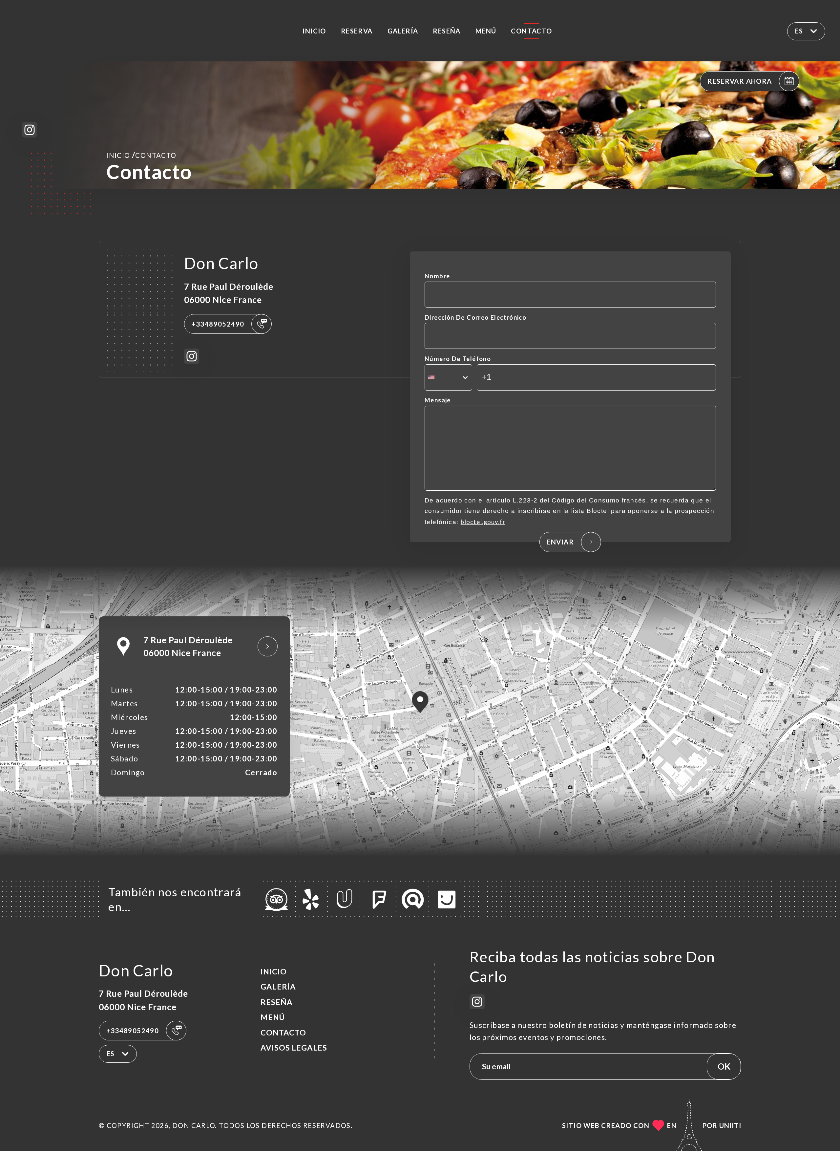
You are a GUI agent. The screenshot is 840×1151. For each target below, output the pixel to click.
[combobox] (448, 377)
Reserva (357, 31)
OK (724, 1066)
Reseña (446, 31)
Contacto (531, 31)
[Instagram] (29, 130)
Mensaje (438, 400)
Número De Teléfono (458, 358)
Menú (485, 31)
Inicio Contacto (141, 155)
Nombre (437, 276)
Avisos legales (294, 1047)
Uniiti (730, 1125)
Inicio (314, 31)
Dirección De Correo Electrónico (475, 317)
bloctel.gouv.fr (483, 521)
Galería (403, 31)
